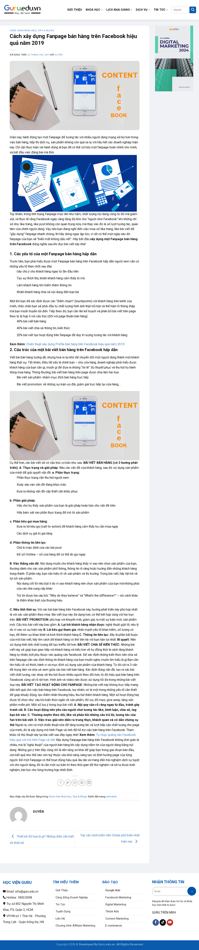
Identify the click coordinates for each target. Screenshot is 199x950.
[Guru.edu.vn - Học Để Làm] (22, 10)
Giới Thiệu (74, 9)
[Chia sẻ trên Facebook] (60, 782)
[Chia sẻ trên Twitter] (68, 782)
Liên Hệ (60, 918)
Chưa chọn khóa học (23, 30)
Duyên (59, 55)
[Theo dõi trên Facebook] (156, 922)
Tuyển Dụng (63, 911)
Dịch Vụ (142, 9)
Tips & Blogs (46, 30)
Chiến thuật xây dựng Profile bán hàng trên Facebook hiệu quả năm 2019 (75, 344)
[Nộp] (192, 10)
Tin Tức (159, 9)
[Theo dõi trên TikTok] (163, 922)
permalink (111, 796)
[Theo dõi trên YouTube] (170, 922)
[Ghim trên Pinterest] (82, 782)
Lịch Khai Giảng (118, 9)
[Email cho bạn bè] (75, 782)
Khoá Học (93, 9)
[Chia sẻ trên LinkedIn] (89, 782)
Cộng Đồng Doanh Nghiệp (72, 897)
